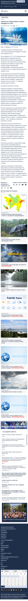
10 (3, 580)
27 (14, 584)
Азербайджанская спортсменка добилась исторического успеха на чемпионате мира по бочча (13, 446)
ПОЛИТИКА (3, 530)
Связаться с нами (6, 553)
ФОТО (2, 551)
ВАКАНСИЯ (3, 560)
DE (6, 6)
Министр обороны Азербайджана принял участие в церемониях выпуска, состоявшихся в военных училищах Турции (14, 467)
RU (3, 6)
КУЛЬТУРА (3, 538)
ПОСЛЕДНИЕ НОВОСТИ (9, 432)
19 (11, 582)
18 (7, 582)
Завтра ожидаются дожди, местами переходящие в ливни (10, 240)
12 (11, 580)
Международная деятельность (9, 557)
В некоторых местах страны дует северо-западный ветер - (12, 315)
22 (22, 582)
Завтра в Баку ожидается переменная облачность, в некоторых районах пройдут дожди (12, 341)
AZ (1, 6)
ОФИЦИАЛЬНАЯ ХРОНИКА (7, 527)
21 (18, 582)
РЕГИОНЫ (3, 534)
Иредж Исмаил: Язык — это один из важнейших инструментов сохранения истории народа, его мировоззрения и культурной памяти (14, 459)
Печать (12, 25)
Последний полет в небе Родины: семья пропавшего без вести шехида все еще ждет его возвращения (13, 492)
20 (14, 582)
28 (18, 584)
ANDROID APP (4, 566)
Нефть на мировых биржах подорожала (12, 434)
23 (26, 582)
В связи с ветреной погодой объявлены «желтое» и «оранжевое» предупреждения (12, 215)
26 (11, 584)
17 (3, 582)
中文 (15, 6)
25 (7, 584)
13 (14, 580)
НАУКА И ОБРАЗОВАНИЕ (7, 540)
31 (3, 586)
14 (18, 580)
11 (7, 580)
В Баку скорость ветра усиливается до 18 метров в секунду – (12, 416)
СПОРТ (2, 542)
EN (4, 6)
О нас (2, 555)
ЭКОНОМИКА (4, 532)
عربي (12, 6)
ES (9, 6)
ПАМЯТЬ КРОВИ (5, 545)
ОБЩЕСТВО (3, 536)
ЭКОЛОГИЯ (4, 17)
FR (8, 6)
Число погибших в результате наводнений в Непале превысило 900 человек (13, 439)
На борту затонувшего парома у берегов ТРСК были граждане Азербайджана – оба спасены (13, 498)
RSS (2, 564)
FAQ (2, 563)
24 (3, 584)
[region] (14, 478)
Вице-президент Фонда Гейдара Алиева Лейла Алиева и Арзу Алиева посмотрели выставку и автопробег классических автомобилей (14, 474)
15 (22, 580)
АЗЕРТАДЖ (14, 47)
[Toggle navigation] (25, 11)
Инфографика (4, 547)
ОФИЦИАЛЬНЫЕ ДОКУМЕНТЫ (8, 529)
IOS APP (3, 568)
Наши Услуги (4, 558)
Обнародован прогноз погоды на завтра (11, 391)
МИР (2, 543)
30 (26, 584)
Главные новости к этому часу (10, 480)
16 (26, 580)
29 (22, 584)
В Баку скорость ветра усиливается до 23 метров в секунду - (12, 367)
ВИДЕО (2, 549)
